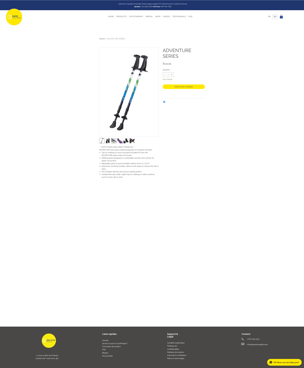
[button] (121, 16)
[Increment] (171, 74)
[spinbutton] (168, 74)
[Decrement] (164, 74)
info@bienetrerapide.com (257, 344)
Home (102, 39)
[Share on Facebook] (164, 101)
